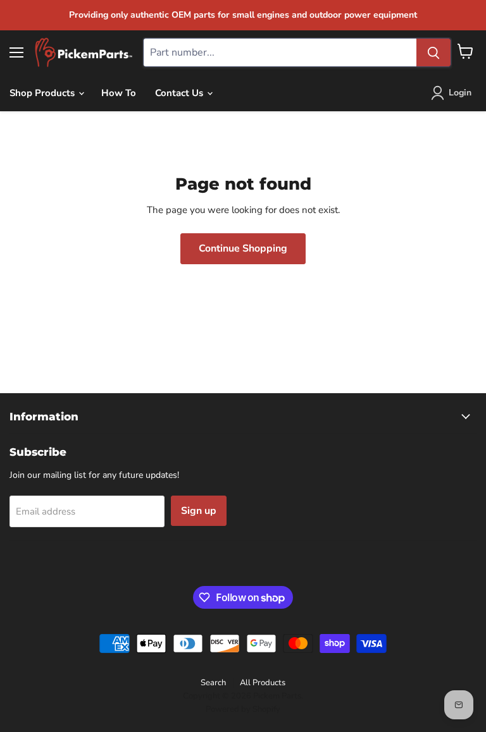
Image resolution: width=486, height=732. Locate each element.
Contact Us (180, 93)
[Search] (433, 52)
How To (118, 93)
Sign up (198, 511)
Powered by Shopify (243, 709)
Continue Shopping (243, 248)
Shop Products (43, 93)
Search (213, 682)
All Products (262, 682)
